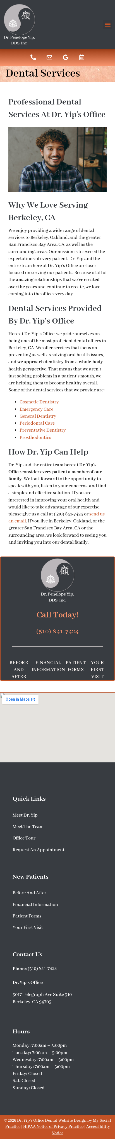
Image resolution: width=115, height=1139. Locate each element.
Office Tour (24, 838)
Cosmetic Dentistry (39, 402)
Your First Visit (97, 670)
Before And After (18, 670)
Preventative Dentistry (43, 430)
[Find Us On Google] (65, 57)
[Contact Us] (49, 57)
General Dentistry (38, 416)
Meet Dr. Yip (25, 815)
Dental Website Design (66, 1120)
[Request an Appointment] (81, 57)
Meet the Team (28, 827)
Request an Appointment (38, 850)
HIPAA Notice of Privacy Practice (53, 1126)
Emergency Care (36, 409)
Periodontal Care (37, 423)
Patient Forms (76, 666)
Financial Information (48, 666)
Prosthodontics (35, 438)
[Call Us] (33, 57)
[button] (107, 24)
